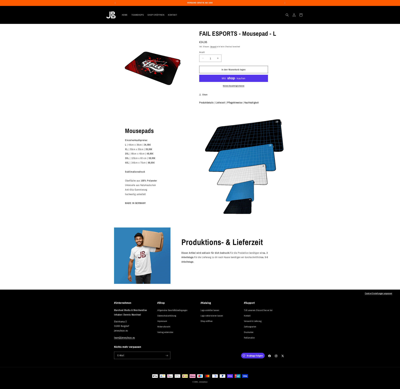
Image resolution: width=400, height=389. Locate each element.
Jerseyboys (203, 382)
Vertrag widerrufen (165, 332)
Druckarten (248, 332)
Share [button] (205, 94)
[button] (287, 15)
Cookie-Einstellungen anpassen (378, 293)
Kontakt (247, 315)
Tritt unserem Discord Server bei (258, 310)
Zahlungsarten (250, 326)
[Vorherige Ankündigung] (115, 3)
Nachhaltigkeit (251, 102)
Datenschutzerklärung (166, 315)
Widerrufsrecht (163, 326)
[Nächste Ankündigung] (284, 3)
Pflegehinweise (234, 102)
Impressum (162, 321)
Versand (213, 46)
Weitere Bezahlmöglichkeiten (233, 86)
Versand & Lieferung (252, 321)
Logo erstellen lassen (210, 310)
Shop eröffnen (207, 321)
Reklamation (249, 337)
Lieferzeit (220, 102)
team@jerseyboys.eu (124, 337)
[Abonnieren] (166, 355)
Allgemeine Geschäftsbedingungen (172, 310)
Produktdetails (206, 102)
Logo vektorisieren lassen (212, 315)
